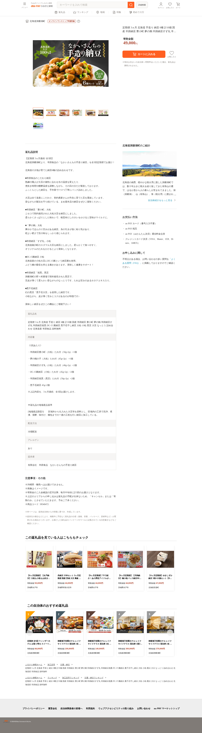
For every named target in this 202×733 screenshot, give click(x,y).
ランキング (82, 12)
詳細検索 (142, 5)
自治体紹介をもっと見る (160, 200)
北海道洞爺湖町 (37, 21)
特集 (119, 12)
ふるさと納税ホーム (33, 665)
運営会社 (52, 708)
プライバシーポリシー (34, 708)
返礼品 (62, 12)
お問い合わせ (143, 708)
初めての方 (138, 12)
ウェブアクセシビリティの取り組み (116, 708)
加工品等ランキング (70, 678)
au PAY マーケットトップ (167, 708)
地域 (102, 12)
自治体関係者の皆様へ (71, 708)
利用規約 (90, 708)
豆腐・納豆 (65, 665)
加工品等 (51, 665)
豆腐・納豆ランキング (93, 678)
